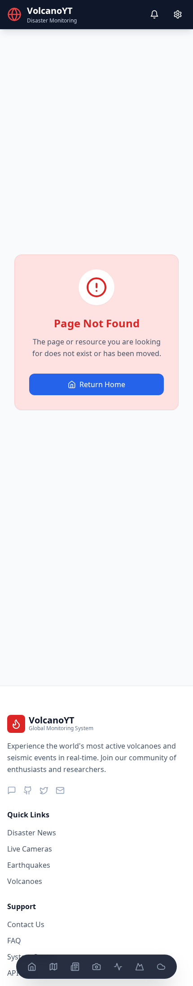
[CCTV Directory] (96, 967)
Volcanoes (24, 881)
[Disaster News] (75, 967)
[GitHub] (27, 790)
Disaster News (31, 833)
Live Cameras (29, 849)
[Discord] (11, 790)
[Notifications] (154, 14)
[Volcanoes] (140, 967)
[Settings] (178, 14)
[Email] (60, 790)
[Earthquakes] (118, 967)
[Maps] (53, 967)
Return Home (102, 384)
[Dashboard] (32, 967)
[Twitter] (43, 790)
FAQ (14, 941)
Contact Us (25, 924)
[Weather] (161, 967)
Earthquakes (28, 865)
